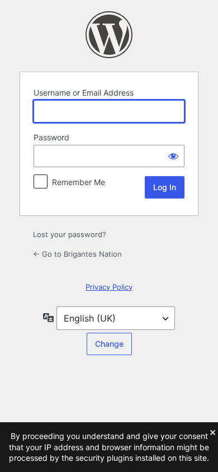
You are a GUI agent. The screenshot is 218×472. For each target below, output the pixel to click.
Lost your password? (69, 234)
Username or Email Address (84, 92)
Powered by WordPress (109, 34)
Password (51, 137)
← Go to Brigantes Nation (77, 253)
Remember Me (78, 182)
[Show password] (173, 156)
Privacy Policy (109, 286)
